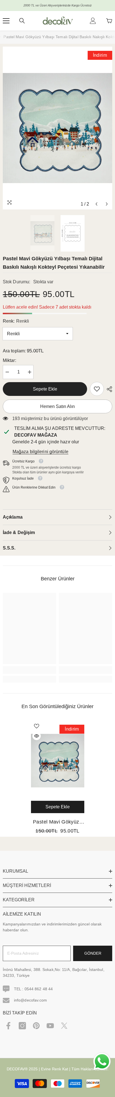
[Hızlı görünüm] (36, 736)
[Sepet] (109, 21)
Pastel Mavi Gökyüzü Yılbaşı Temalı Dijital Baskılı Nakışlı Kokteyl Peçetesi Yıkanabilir (57, 822)
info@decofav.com (30, 1000)
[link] (97, 389)
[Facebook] (8, 1025)
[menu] (6, 20)
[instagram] (22, 1025)
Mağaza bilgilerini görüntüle (40, 451)
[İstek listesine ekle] (36, 726)
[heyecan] (64, 1025)
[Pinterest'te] (36, 1025)
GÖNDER (92, 953)
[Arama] (22, 20)
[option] (57, 128)
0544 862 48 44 (39, 989)
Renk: (16, 321)
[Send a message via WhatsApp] (102, 1061)
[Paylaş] (108, 389)
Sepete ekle (45, 389)
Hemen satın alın (57, 406)
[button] (96, 204)
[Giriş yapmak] (93, 21)
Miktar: (9, 360)
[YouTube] (50, 1025)
